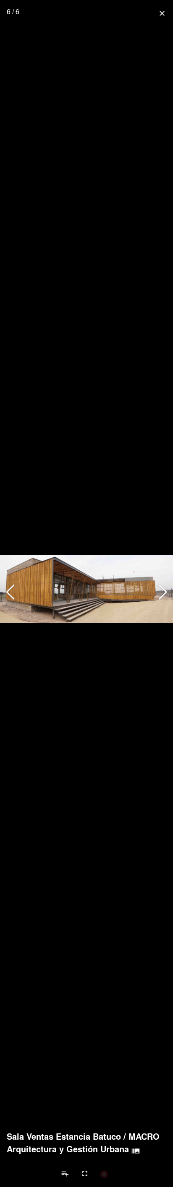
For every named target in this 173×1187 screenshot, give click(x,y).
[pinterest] (104, 1174)
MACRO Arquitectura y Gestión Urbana (83, 1142)
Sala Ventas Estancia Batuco (64, 1136)
